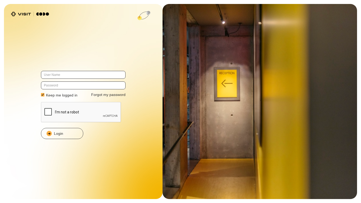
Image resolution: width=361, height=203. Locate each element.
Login (58, 133)
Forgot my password (108, 95)
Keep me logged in (61, 95)
